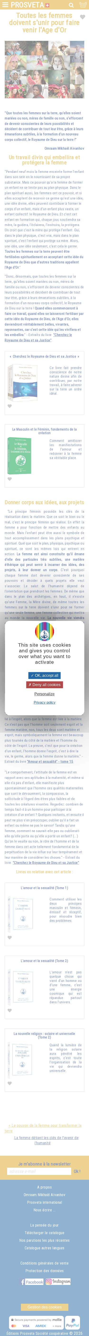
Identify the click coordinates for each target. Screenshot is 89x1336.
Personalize (44, 694)
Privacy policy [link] (45, 702)
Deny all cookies (46, 685)
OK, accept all (46, 675)
